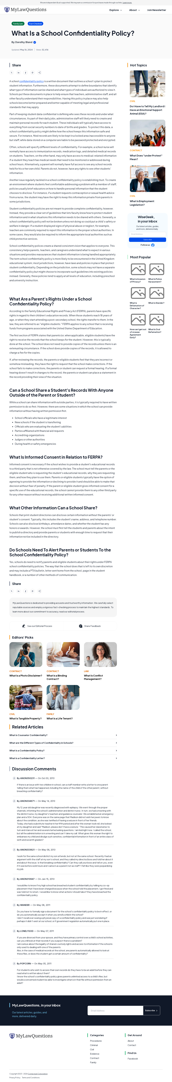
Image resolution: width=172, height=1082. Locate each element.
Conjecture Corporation (38, 1074)
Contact (132, 1045)
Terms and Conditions (31, 1078)
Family (50, 714)
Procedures (96, 1040)
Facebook (133, 1058)
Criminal (94, 1045)
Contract (15, 671)
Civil (12, 714)
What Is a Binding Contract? (57, 677)
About (131, 1040)
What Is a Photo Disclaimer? (25, 675)
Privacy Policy (14, 1078)
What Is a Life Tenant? (60, 718)
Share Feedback (92, 626)
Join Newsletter (156, 9)
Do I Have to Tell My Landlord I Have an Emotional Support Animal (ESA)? (147, 110)
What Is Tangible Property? (25, 718)
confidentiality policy (31, 81)
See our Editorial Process (39, 626)
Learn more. (127, 3)
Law (86, 671)
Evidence (94, 1053)
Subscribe (148, 240)
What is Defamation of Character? (137, 305)
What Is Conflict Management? (93, 677)
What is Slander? (156, 303)
